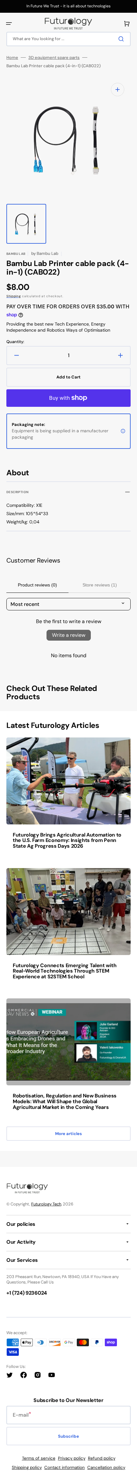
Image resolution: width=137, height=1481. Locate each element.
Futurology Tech (46, 1204)
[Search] (122, 39)
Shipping (13, 296)
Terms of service (38, 1458)
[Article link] (68, 797)
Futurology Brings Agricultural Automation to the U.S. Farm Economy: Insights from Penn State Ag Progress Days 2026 (67, 840)
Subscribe (68, 1436)
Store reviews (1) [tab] (100, 584)
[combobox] (68, 39)
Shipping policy (27, 1467)
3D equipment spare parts (54, 57)
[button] (9, 24)
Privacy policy (71, 1458)
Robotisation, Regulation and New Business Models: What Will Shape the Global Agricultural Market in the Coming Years (65, 1101)
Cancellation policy (106, 1467)
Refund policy (101, 1458)
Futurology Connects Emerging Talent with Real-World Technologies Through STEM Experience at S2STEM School (64, 971)
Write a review (68, 635)
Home (12, 57)
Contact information (64, 1467)
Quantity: (15, 341)
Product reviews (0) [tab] (37, 584)
